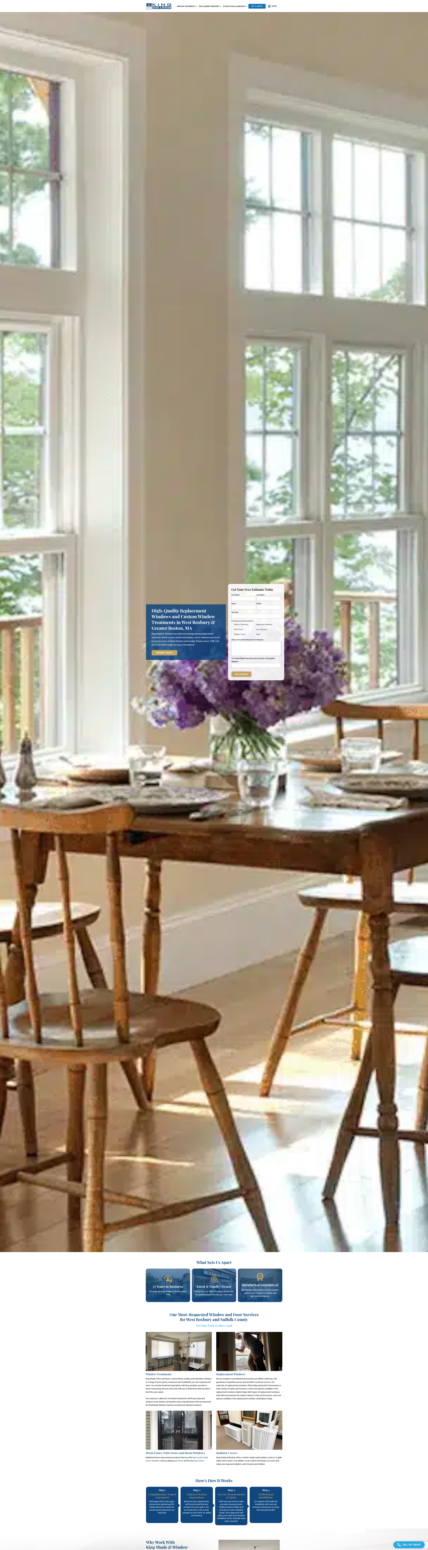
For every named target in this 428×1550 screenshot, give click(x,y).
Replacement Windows (209, 6)
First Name (235, 595)
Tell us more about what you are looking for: (247, 640)
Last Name (260, 595)
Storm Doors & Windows (234, 6)
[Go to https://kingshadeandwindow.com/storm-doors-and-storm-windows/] (179, 1437)
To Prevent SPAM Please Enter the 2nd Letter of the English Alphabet (253, 660)
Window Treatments (186, 6)
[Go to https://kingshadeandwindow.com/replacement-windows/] (249, 1366)
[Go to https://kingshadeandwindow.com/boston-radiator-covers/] (249, 1438)
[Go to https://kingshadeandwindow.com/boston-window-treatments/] (179, 1369)
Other (258, 634)
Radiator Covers (239, 634)
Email (233, 603)
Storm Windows (261, 629)
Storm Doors (238, 629)
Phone (258, 603)
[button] (196, 6)
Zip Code (234, 612)
